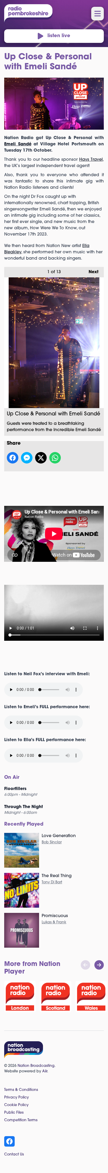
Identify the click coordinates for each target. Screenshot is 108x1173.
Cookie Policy (16, 1105)
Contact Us (14, 1155)
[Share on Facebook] (12, 458)
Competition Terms (20, 1120)
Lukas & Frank (54, 922)
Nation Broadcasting (36, 1066)
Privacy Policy (16, 1098)
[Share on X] (41, 458)
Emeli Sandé (17, 144)
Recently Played (24, 824)
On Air (11, 777)
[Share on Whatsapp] (55, 458)
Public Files (14, 1113)
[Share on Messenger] (27, 458)
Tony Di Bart (52, 882)
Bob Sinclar (52, 842)
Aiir (44, 1071)
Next (91, 272)
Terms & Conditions (21, 1090)
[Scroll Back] (85, 965)
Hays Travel (91, 160)
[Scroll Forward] (99, 965)
